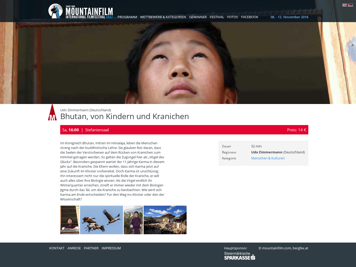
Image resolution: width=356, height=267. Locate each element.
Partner (91, 248)
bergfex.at (300, 248)
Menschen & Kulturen (268, 158)
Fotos (232, 17)
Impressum (111, 248)
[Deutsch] (350, 5)
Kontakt (56, 248)
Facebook (249, 17)
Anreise (74, 248)
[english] (344, 5)
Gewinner (198, 17)
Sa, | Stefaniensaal (85, 129)
